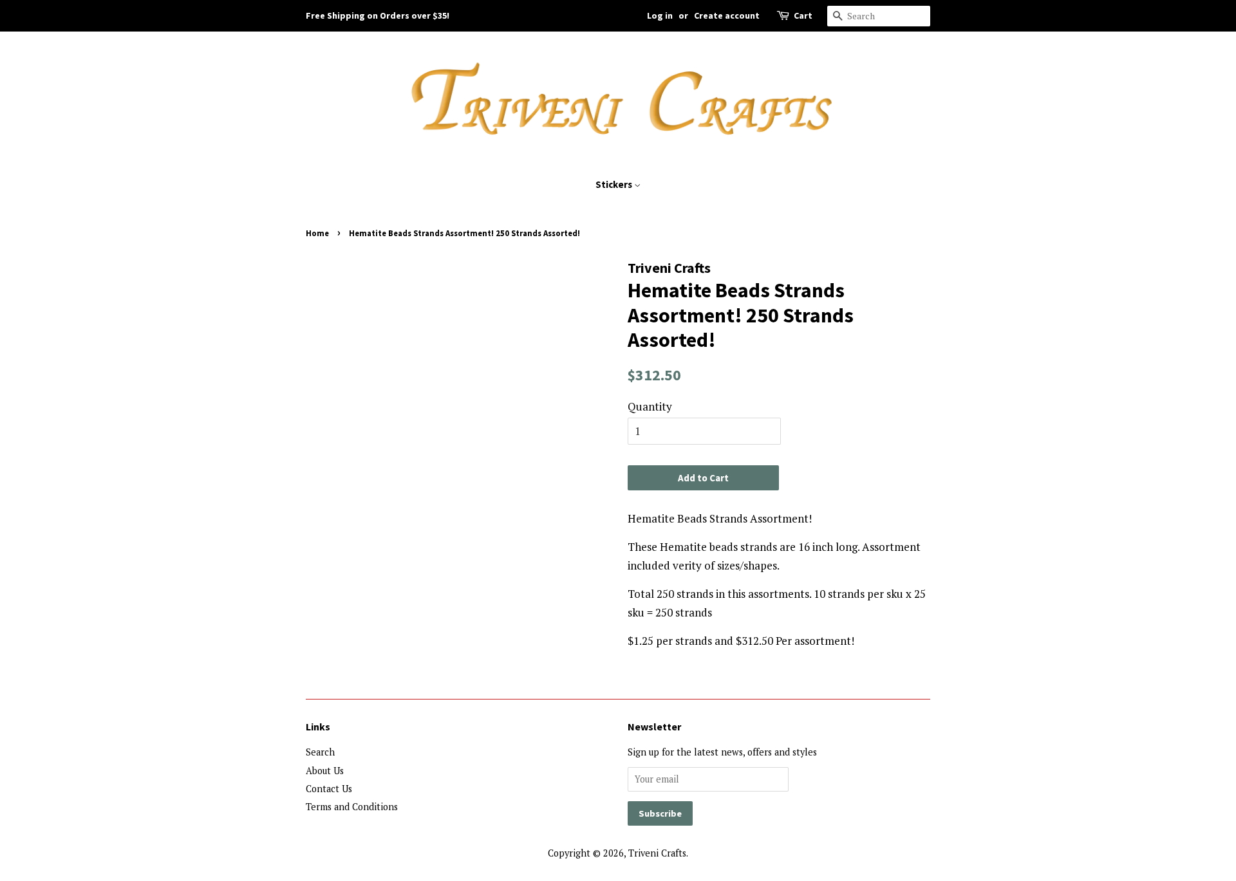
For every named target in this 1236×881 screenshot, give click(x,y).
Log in (660, 15)
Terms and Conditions (352, 807)
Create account (727, 15)
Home (317, 233)
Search (320, 752)
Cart (803, 15)
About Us (325, 771)
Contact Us (329, 789)
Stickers (614, 184)
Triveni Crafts (657, 853)
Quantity (650, 406)
